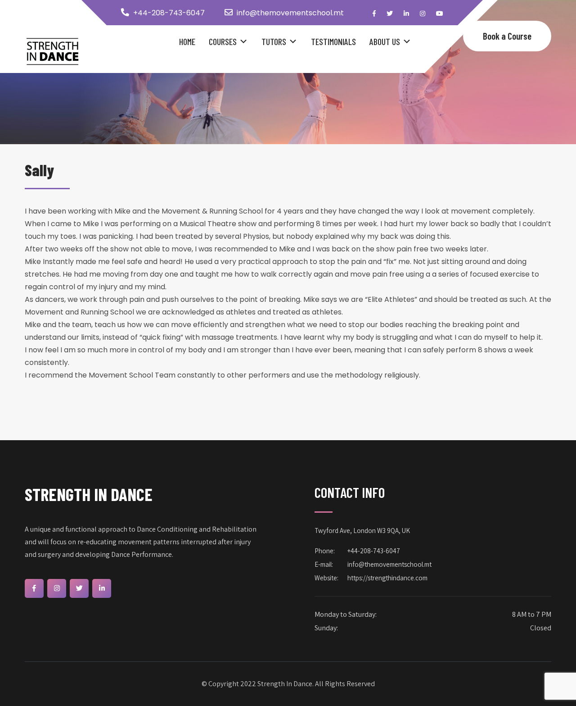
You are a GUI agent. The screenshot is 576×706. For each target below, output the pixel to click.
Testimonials (333, 41)
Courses (223, 41)
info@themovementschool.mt (290, 13)
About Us (384, 41)
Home (187, 41)
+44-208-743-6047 (169, 13)
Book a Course (507, 35)
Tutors (273, 41)
